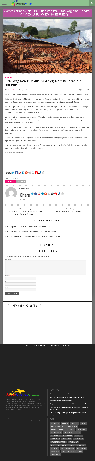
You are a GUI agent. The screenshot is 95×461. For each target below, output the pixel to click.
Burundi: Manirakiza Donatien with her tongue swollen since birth (32, 237)
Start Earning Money (39, 345)
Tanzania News (81, 429)
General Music (55, 451)
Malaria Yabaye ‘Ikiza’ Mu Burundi (67, 211)
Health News (78, 436)
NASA (63, 426)
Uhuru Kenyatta (56, 436)
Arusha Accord (67, 439)
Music (78, 433)
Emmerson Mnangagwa (67, 448)
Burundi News (21, 181)
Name (7, 276)
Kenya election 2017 (57, 429)
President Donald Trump (58, 442)
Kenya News (65, 423)
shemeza (11, 90)
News (63, 451)
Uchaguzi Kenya (67, 436)
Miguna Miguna (81, 448)
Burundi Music (73, 442)
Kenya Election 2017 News (77, 445)
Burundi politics (56, 433)
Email (7, 281)
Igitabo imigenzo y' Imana (74, 451)
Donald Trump (55, 439)
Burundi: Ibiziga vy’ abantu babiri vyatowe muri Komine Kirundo (24, 212)
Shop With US (54, 345)
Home (27, 345)
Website (7, 287)
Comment (8, 259)
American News (55, 426)
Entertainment (69, 429)
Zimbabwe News (72, 426)
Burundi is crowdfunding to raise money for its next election (30, 232)
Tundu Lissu (54, 448)
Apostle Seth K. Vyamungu (59, 445)
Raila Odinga (75, 423)
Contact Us (66, 345)
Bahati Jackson (55, 454)
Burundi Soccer (69, 433)
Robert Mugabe (78, 439)
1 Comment (85, 90)
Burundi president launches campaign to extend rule (27, 227)
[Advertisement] (22, 323)
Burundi (10, 77)
